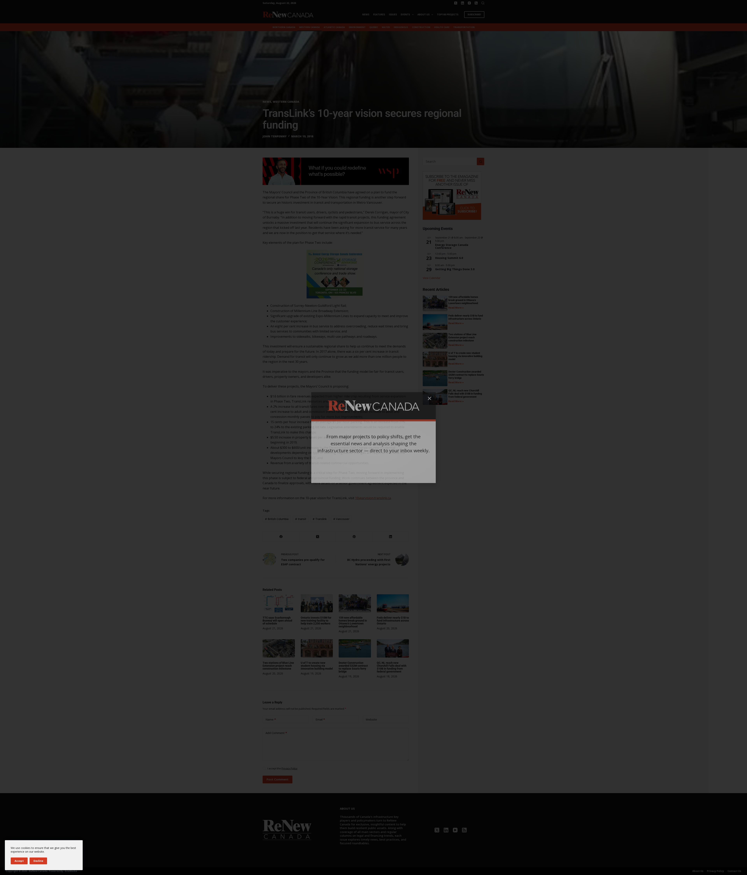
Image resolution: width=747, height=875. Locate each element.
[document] (373, 437)
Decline (38, 861)
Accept (19, 861)
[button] (429, 398)
